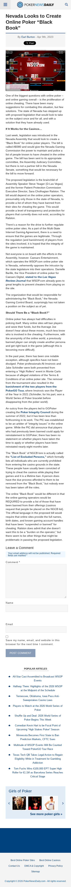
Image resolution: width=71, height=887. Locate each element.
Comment (13, 562)
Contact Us (14, 866)
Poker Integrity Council (35, 412)
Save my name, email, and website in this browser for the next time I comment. (32, 642)
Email (9, 624)
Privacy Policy (55, 866)
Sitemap (35, 871)
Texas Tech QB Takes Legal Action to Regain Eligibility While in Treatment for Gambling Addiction (38, 758)
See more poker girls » (46, 814)
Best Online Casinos (49, 860)
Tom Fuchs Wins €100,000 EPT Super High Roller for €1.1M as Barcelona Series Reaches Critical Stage (37, 772)
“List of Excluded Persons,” (28, 456)
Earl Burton (28, 36)
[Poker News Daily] (35, 7)
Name (9, 602)
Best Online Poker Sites (23, 860)
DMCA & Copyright (34, 866)
